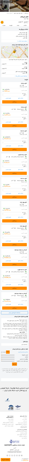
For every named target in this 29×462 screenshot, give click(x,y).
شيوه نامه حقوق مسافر (22, 434)
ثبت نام (25, 421)
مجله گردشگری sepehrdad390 (23, 427)
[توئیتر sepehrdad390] (19, 455)
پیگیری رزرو (24, 438)
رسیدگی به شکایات (23, 436)
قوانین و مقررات (23, 433)
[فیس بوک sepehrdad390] (10, 455)
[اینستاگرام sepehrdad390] (14, 455)
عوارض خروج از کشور (9, 426)
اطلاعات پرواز (10, 419)
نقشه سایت (10, 421)
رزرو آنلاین (14, 102)
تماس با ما (25, 419)
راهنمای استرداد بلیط (22, 423)
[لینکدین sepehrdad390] (12, 455)
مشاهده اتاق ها (5, 459)
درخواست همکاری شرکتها (8, 422)
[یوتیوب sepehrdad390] (22, 455)
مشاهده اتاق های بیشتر (14, 312)
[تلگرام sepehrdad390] (17, 455)
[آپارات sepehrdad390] (7, 455)
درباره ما (25, 417)
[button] (14, 52)
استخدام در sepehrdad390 (21, 424)
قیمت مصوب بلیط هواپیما (7, 424)
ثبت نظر (14, 364)
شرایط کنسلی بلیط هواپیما (21, 431)
